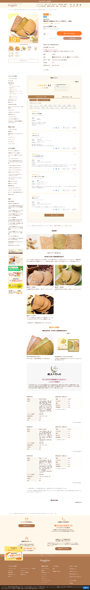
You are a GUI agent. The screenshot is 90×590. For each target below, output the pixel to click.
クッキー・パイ (11, 139)
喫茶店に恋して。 (12, 114)
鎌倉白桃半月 (11, 87)
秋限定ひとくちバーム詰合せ (14, 153)
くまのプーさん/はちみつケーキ (14, 167)
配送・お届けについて (74, 574)
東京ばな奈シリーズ (45, 572)
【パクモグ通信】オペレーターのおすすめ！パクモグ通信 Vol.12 (15, 214)
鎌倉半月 (11, 84)
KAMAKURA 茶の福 (12, 104)
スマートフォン (50, 555)
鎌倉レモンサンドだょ (13, 96)
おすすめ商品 (63, 6)
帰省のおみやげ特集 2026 (13, 203)
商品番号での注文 (56, 571)
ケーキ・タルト (11, 143)
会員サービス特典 (48, 4)
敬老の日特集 (11, 201)
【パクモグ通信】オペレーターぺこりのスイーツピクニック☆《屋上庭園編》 (15, 228)
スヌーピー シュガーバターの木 (14, 190)
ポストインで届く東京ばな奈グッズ (15, 192)
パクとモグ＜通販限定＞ (24, 572)
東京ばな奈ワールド (12, 100)
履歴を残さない (79, 502)
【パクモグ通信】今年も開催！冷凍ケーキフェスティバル (15, 223)
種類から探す (50, 6)
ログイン (77, 6)
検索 (70, 6)
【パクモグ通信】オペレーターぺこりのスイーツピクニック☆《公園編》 (15, 233)
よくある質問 (45, 69)
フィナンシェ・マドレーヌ (46, 580)
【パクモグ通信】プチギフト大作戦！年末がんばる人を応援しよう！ (15, 220)
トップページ (10, 9)
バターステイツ (11, 110)
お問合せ (71, 583)
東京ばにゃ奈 (11, 194)
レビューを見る (57, 23)
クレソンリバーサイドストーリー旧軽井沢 (28, 568)
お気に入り (74, 6)
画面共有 (65, 4)
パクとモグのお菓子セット (13, 118)
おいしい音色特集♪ (12, 217)
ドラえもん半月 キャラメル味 (14, 86)
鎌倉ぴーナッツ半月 (13, 89)
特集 (57, 6)
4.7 (49, 85)
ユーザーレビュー (41, 97)
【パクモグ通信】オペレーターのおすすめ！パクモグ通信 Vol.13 (15, 211)
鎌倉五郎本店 (16, 9)
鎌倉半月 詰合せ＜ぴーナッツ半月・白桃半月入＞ (28, 9)
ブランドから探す (40, 6)
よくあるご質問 (73, 580)
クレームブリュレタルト (13, 158)
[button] (19, 44)
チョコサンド (11, 141)
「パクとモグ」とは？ (40, 4)
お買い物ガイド (54, 4)
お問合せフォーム (26, 525)
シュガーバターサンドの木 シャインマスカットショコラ (15, 175)
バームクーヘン (11, 137)
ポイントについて (55, 28)
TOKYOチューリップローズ (14, 112)
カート (81, 6)
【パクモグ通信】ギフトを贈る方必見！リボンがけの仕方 (15, 239)
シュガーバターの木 (12, 78)
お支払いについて (73, 571)
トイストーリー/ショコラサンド (14, 170)
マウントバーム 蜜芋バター (13, 150)
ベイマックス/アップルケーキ (14, 187)
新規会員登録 (60, 4)
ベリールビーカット (12, 116)
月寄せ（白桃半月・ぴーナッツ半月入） (15, 94)
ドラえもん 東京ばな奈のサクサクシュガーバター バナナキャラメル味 (15, 162)
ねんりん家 (10, 80)
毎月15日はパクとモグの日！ (14, 245)
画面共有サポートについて (63, 548)
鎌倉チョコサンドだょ (13, 97)
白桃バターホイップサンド (13, 172)
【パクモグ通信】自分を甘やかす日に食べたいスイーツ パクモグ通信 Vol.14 (15, 207)
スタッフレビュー (67, 97)
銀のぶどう (10, 102)
